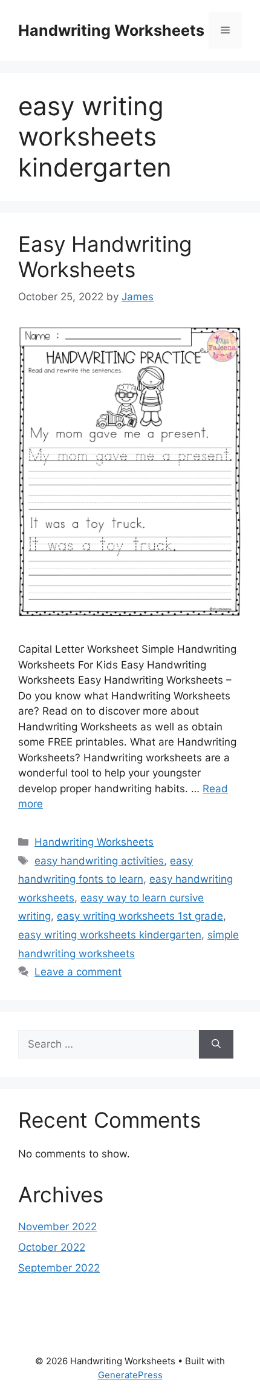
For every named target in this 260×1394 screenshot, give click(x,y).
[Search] (216, 1044)
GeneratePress (130, 1375)
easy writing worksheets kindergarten (109, 935)
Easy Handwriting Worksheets (105, 256)
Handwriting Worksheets (111, 30)
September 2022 (59, 1268)
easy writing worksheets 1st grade (140, 916)
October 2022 (51, 1247)
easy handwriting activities (99, 861)
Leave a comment (78, 972)
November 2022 (57, 1227)
